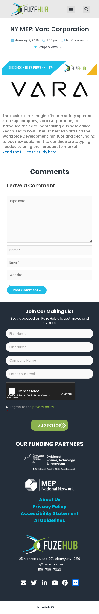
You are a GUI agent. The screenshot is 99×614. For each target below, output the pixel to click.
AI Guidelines (49, 520)
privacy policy (43, 407)
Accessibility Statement (50, 513)
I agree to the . (31, 409)
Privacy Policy (50, 506)
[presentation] (41, 391)
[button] (71, 9)
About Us (49, 499)
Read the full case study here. (29, 152)
